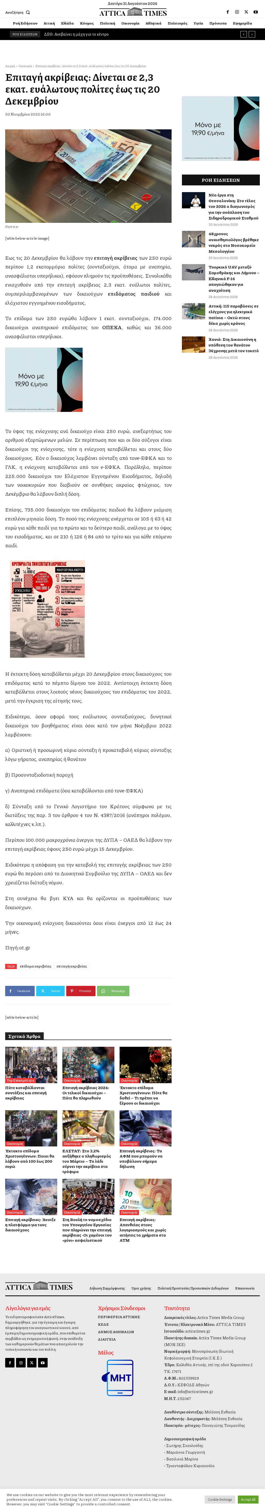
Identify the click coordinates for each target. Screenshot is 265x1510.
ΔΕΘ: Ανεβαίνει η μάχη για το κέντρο (76, 34)
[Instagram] (237, 12)
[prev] (243, 34)
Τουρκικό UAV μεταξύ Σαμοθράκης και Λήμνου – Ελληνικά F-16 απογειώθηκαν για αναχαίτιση (234, 278)
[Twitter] (246, 12)
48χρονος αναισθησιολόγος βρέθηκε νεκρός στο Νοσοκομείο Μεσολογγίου (234, 242)
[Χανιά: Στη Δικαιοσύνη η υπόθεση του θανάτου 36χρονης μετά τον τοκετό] (193, 344)
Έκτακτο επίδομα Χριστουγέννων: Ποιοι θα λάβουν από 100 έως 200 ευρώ (29, 1158)
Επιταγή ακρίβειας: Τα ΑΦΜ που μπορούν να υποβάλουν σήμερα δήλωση (141, 1158)
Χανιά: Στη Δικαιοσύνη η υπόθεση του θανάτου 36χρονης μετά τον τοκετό (234, 345)
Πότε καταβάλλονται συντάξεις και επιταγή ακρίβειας (26, 1092)
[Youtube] (256, 12)
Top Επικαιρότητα (20, 1080)
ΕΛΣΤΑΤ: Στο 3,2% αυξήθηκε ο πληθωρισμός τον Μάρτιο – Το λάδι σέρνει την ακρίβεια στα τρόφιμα (86, 1161)
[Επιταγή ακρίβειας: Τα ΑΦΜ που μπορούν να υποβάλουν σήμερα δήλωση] (146, 1128)
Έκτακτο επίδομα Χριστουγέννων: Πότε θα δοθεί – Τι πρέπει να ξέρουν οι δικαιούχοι (143, 1095)
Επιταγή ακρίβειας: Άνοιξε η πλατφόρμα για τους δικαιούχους (30, 1224)
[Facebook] (228, 12)
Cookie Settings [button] (220, 1499)
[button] (18, 12)
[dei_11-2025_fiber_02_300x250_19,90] (88, 380)
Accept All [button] (248, 1499)
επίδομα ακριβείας (35, 966)
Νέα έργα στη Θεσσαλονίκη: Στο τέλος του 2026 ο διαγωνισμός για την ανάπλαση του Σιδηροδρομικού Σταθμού (234, 206)
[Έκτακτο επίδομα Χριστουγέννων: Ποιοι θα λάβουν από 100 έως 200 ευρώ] (31, 1128)
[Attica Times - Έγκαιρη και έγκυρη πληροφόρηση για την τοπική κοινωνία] (133, 11)
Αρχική (10, 66)
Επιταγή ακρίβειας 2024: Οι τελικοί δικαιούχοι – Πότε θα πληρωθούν (85, 1092)
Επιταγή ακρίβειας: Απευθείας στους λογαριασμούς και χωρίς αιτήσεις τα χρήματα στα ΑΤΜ (143, 1229)
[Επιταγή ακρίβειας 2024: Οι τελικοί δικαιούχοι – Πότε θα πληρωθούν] (88, 1065)
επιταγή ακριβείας (72, 966)
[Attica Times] (34, 1285)
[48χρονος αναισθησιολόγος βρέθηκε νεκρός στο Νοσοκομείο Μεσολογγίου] (193, 239)
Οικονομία (25, 66)
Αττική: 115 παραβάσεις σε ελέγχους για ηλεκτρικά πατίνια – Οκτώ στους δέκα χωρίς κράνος (234, 314)
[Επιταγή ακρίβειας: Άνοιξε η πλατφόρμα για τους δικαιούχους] (31, 1197)
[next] (252, 34)
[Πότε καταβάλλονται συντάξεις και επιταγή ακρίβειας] (31, 1065)
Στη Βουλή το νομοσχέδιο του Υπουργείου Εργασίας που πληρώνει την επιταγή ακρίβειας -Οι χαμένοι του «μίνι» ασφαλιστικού (87, 1229)
